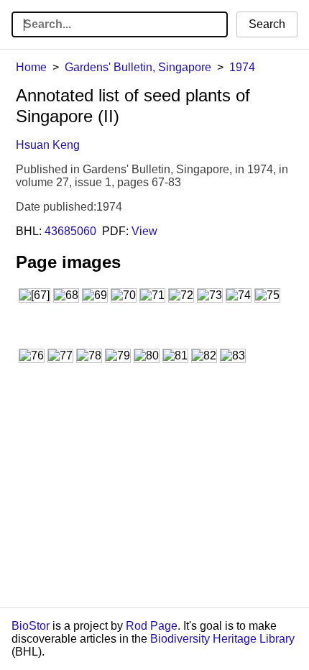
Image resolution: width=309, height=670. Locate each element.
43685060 (70, 231)
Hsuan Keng (48, 145)
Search (267, 24)
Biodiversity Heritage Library (222, 639)
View (144, 231)
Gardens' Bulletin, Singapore (138, 67)
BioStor (30, 626)
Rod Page (151, 626)
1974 (242, 67)
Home (31, 67)
